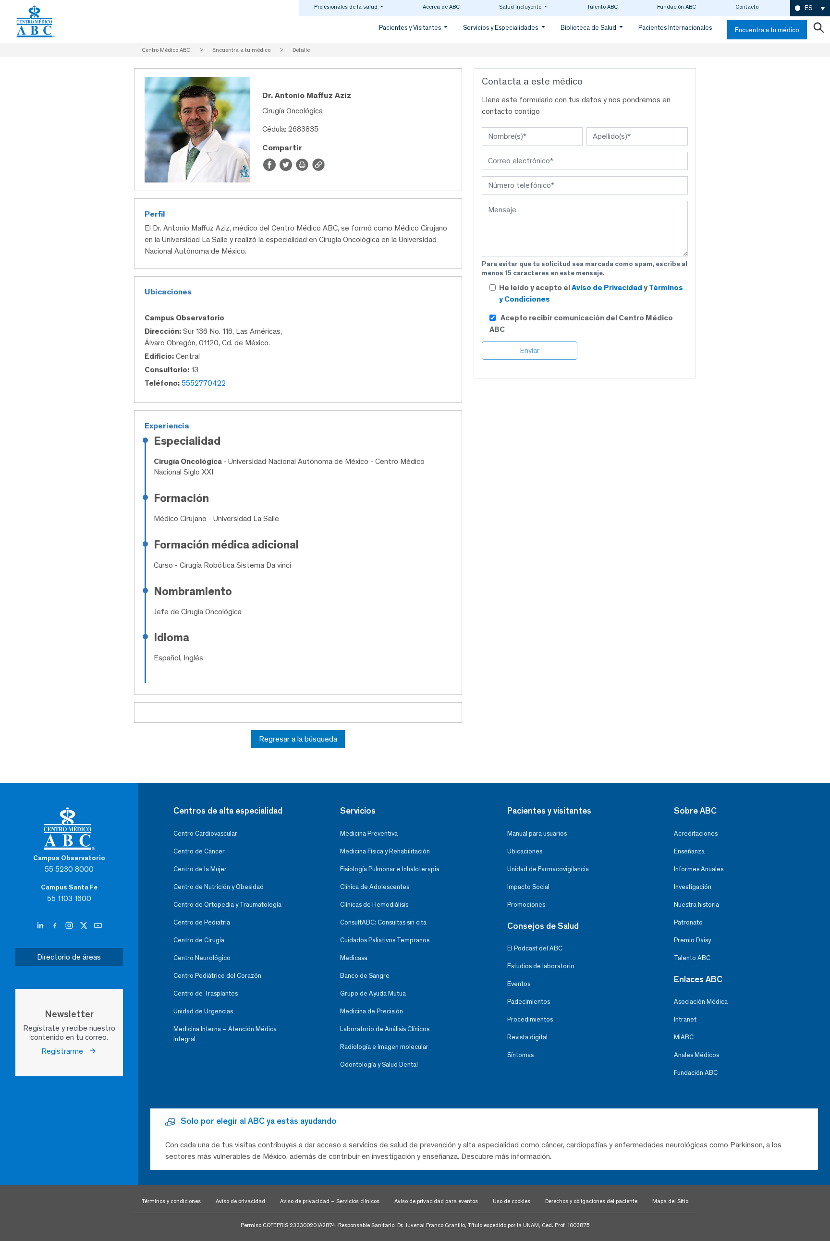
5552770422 (204, 383)
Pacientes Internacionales (675, 28)
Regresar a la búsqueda (298, 738)
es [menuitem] (808, 8)
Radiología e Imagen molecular (384, 1047)
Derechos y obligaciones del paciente (591, 1201)
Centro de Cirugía (198, 940)
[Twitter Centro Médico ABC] (84, 926)
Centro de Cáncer (199, 851)
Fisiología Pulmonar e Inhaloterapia (389, 869)
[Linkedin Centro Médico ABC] (41, 926)
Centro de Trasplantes (205, 993)
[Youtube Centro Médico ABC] (98, 926)
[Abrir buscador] (818, 29)
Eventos (518, 984)
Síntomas (520, 1055)
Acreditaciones (696, 833)
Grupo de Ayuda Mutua (373, 993)
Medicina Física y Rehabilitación (385, 851)
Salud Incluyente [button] (521, 6)
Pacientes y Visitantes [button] (410, 28)
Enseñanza (689, 851)
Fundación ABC (676, 6)
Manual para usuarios (537, 833)
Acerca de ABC (441, 6)
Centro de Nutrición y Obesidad (218, 887)
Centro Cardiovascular (205, 833)
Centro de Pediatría (201, 922)
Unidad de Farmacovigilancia (548, 869)
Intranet (685, 1019)
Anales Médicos (696, 1055)
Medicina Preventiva (369, 833)
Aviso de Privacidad (608, 287)
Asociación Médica (701, 1002)
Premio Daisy (692, 940)
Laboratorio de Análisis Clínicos (384, 1029)
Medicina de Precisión (371, 1011)
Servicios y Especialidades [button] (501, 28)
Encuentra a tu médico (767, 30)
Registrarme (65, 1051)
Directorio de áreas (69, 956)
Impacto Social (528, 887)
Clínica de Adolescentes (374, 887)
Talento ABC (602, 6)
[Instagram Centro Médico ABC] (70, 926)
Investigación (692, 887)
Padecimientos (528, 1002)
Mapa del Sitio (670, 1201)
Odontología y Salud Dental (379, 1064)
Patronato (688, 922)
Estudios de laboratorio (540, 966)
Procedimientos (530, 1019)
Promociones (526, 904)
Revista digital (527, 1037)
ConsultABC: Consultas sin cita (383, 922)
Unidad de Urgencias (203, 1011)
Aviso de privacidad (240, 1201)
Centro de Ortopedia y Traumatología (227, 904)
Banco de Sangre (365, 976)
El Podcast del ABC (534, 948)
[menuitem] (810, 8)
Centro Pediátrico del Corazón (217, 976)
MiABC (684, 1037)
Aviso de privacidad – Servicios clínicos (329, 1201)
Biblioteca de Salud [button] (589, 28)
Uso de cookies (511, 1201)
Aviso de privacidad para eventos (436, 1201)
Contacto (746, 6)
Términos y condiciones (171, 1201)
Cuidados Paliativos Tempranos (384, 940)
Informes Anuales (698, 869)
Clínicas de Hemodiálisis (374, 904)
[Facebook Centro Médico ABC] (55, 926)
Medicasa (353, 958)
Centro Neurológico (202, 958)
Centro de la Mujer (200, 869)
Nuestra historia (696, 904)
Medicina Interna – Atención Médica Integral (225, 1034)
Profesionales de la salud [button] (346, 6)
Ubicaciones (524, 851)
